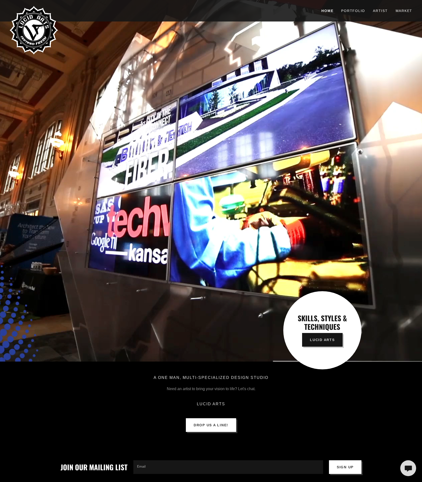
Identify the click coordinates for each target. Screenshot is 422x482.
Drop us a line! (211, 425)
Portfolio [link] (353, 11)
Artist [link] (380, 11)
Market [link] (404, 11)
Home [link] (327, 11)
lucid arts (322, 340)
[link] (60, 8)
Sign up (345, 467)
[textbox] (228, 467)
